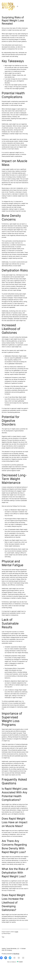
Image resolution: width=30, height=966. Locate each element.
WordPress (16, 953)
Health (16, 931)
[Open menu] (17, 6)
